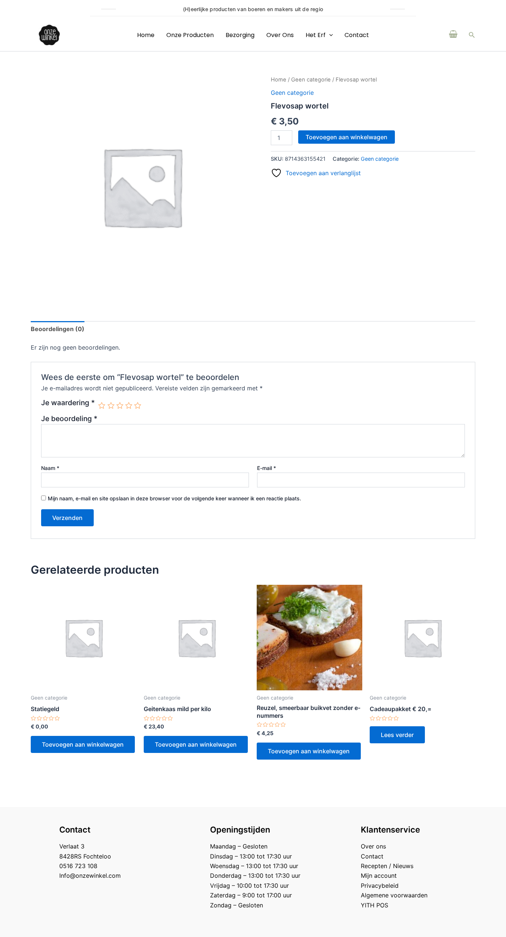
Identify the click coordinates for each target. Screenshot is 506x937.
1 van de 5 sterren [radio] (101, 405)
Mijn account (379, 875)
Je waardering (68, 403)
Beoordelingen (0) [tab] (57, 329)
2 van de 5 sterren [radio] (110, 405)
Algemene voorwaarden (394, 895)
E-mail (266, 468)
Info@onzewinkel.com (90, 875)
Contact (356, 35)
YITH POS (374, 905)
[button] (472, 35)
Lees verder (397, 734)
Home (145, 35)
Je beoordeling (69, 418)
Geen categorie (311, 79)
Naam (50, 468)
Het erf (316, 35)
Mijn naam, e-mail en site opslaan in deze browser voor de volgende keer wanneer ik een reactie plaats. (174, 498)
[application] (329, 35)
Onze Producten (190, 35)
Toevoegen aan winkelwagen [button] (83, 744)
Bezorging (240, 35)
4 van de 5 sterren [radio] (128, 405)
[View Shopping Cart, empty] (453, 34)
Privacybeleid (380, 885)
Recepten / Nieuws (387, 866)
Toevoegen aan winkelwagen (346, 137)
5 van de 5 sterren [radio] (137, 405)
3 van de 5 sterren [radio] (119, 405)
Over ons (280, 35)
